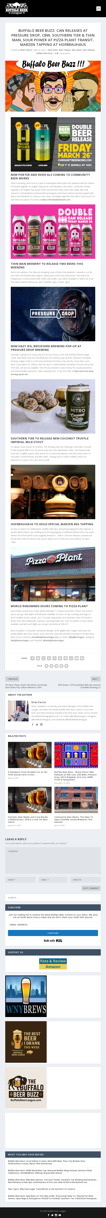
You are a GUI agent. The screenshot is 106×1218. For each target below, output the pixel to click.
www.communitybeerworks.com (56, 199)
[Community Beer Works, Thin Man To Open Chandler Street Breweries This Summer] (76, 800)
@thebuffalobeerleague (53, 640)
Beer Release (89, 50)
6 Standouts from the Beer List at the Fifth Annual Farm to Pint (27, 773)
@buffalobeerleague (20, 640)
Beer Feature (65, 50)
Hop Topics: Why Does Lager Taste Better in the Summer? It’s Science (41, 1189)
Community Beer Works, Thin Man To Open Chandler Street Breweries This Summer (73, 819)
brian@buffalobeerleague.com (45, 637)
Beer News (77, 50)
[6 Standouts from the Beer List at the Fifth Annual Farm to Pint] (30, 755)
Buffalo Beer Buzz (44, 53)
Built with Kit (53, 940)
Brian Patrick (26, 50)
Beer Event (53, 50)
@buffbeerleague (76, 637)
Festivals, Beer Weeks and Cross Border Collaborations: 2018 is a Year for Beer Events (28, 819)
